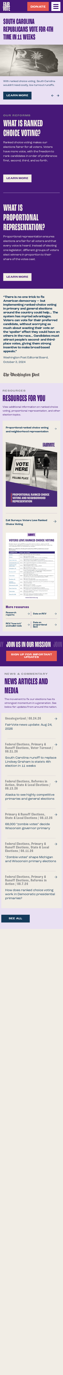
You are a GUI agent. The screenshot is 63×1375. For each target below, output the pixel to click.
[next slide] (52, 95)
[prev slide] (58, 95)
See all (15, 918)
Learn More (17, 95)
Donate (38, 6)
